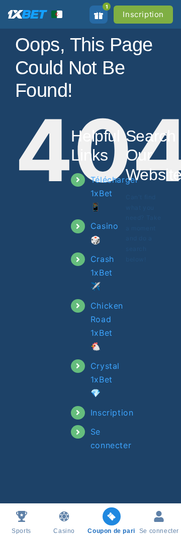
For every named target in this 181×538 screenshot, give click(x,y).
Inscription (143, 14)
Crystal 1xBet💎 (105, 379)
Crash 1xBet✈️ (102, 272)
